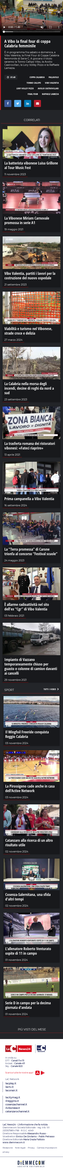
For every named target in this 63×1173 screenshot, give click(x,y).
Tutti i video (50, 689)
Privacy (31, 1148)
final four (33, 94)
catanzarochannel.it (17, 1111)
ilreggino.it (12, 1101)
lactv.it (9, 1086)
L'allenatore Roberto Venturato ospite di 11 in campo (28, 951)
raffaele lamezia (50, 94)
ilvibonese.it (12, 1108)
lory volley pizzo (25, 88)
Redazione (8, 1148)
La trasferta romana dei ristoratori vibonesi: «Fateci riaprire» (29, 446)
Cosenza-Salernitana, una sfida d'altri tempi (28, 897)
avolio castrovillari (48, 88)
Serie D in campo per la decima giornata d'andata (28, 1005)
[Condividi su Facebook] (7, 104)
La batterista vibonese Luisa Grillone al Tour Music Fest (31, 165)
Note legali (20, 1148)
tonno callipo (34, 82)
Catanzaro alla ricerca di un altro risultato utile (29, 842)
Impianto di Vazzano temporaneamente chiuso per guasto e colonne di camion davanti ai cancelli (30, 666)
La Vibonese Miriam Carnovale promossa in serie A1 (26, 220)
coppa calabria (37, 77)
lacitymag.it (12, 1097)
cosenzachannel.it (16, 1104)
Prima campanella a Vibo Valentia (29, 498)
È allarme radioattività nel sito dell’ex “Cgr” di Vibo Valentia (26, 606)
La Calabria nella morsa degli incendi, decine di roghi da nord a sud (29, 388)
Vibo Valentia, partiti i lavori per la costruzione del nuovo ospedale (29, 275)
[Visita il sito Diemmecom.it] (31, 1168)
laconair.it (11, 1090)
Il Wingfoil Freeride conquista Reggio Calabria (27, 734)
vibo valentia (52, 82)
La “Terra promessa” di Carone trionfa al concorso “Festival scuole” (30, 551)
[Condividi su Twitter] (17, 104)
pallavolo (54, 77)
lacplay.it (10, 1083)
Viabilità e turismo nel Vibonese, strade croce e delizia (28, 331)
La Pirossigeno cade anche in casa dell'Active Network (30, 788)
